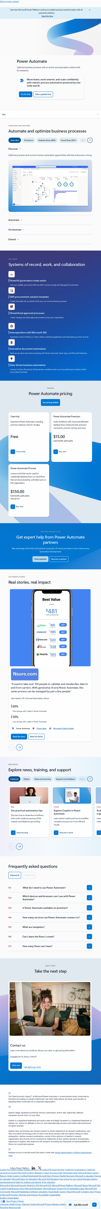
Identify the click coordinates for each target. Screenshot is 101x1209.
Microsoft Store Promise (48, 1175)
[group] (50, 665)
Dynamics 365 (33, 1185)
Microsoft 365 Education (48, 1179)
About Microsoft (73, 1191)
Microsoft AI (5, 1185)
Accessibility (44, 1194)
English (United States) (9, 1198)
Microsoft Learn (49, 1188)
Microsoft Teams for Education (24, 1179)
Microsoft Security (18, 1185)
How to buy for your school (70, 1179)
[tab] (14, 140)
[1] (9, 1093)
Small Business (13, 1188)
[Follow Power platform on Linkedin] (33, 1168)
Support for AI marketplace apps (70, 1188)
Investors (14, 1194)
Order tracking (13, 1175)
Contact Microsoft (37, 1204)
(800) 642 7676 (34, 1067)
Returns (3, 1175)
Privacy (48, 1204)
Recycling (4, 1207)
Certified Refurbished (29, 1175)
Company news (87, 1191)
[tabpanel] (50, 195)
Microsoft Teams (81, 1185)
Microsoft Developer (33, 1188)
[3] (9, 1149)
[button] (50, 114)
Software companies (39, 1191)
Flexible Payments (67, 1175)
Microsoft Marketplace (20, 1191)
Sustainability (54, 1194)
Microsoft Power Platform (63, 1185)
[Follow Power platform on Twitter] (40, 1168)
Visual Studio (53, 1191)
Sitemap (25, 1204)
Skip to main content (9, 1)
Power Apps (41, 728)
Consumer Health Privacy (11, 1204)
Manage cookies (58, 1204)
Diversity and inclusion (28, 1194)
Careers (63, 1191)
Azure (22, 1188)
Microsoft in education (84, 1175)
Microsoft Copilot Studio (63, 728)
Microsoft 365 (45, 1185)
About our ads (15, 1207)
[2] (9, 1106)
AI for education (48, 1182)
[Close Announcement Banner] (89, 10)
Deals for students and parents (28, 1182)
